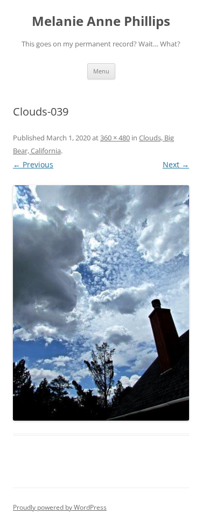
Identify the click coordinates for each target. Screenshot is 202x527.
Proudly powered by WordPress (60, 507)
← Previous (33, 164)
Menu (101, 71)
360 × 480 (115, 138)
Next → (176, 164)
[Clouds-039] (101, 303)
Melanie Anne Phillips (101, 21)
